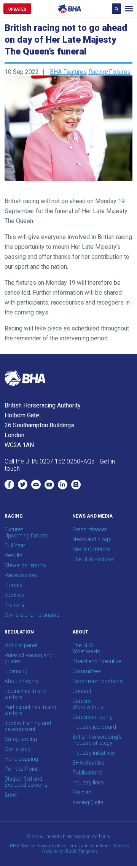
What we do (86, 651)
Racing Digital (88, 802)
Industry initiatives (93, 753)
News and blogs (91, 539)
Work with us (88, 707)
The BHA (82, 645)
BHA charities (88, 763)
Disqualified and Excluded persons (26, 782)
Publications (87, 773)
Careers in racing (92, 717)
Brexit (11, 795)
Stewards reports (25, 565)
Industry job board (94, 727)
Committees (87, 671)
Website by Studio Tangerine (69, 851)
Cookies (121, 845)
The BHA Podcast (93, 559)
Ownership (17, 749)
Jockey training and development (28, 726)
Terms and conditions (89, 845)
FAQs (87, 461)
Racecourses (21, 575)
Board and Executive (96, 661)
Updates (17, 9)
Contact (81, 691)
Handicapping (21, 759)
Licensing (16, 671)
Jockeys (15, 595)
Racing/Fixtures (109, 71)
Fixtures (14, 529)
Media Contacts (91, 549)
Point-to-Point (21, 769)
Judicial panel (21, 645)
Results (13, 555)
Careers (81, 701)
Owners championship (32, 615)
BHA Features (68, 71)
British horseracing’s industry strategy (97, 740)
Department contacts (97, 681)
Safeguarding (21, 739)
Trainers (14, 605)
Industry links (88, 782)
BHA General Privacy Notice (37, 845)
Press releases (90, 529)
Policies (81, 792)
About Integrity (22, 681)
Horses (13, 585)
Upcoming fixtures (26, 535)
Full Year (15, 545)
